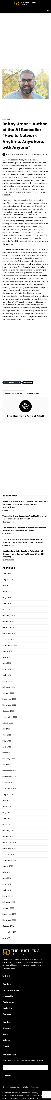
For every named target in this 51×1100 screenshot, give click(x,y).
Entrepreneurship (11, 990)
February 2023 (8, 687)
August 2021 (7, 794)
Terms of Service (16, 1095)
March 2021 (7, 824)
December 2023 (9, 627)
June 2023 (6, 663)
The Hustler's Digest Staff (17, 154)
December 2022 (9, 699)
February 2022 (8, 759)
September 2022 (9, 717)
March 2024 (7, 609)
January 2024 (8, 621)
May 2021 (6, 812)
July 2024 (6, 585)
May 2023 (6, 669)
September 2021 (9, 788)
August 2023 (7, 651)
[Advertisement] (25, 38)
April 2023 (6, 675)
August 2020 (7, 866)
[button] (25, 10)
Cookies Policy (31, 1095)
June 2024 (7, 591)
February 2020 (8, 902)
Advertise (26, 1092)
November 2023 (9, 633)
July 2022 (6, 729)
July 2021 (6, 800)
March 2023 (7, 681)
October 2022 (8, 711)
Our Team (13, 1098)
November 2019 (9, 920)
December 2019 (9, 914)
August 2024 (7, 579)
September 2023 (9, 645)
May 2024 (6, 597)
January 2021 (7, 836)
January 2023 (8, 693)
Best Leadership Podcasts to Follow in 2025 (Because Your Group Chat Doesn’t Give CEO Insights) (23, 554)
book (4, 252)
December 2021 (9, 771)
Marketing (7, 1008)
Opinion (6, 1040)
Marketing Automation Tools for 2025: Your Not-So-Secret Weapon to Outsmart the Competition (25, 504)
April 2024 (6, 603)
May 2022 (6, 741)
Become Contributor (11, 1092)
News (5, 1034)
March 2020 (7, 896)
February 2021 (8, 830)
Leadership (7, 996)
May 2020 (6, 884)
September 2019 (9, 932)
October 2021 (8, 782)
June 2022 (6, 735)
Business (12, 105)
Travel (5, 1046)
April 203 (6, 938)
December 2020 (9, 842)
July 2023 (6, 657)
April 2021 (6, 818)
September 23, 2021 (39, 154)
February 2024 (8, 615)
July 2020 (6, 872)
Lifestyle (6, 1028)
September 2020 (9, 860)
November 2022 (9, 705)
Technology (8, 1002)
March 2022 (7, 753)
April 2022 (6, 747)
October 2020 (8, 854)
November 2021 (9, 777)
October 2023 (8, 639)
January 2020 (8, 908)
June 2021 (6, 806)
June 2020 (6, 878)
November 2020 (9, 848)
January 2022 (8, 765)
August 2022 (7, 723)
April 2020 (6, 890)
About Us (22, 1098)
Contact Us (33, 1098)
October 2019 (8, 926)
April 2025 (6, 573)
